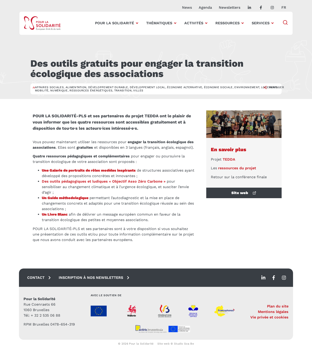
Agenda (205, 7)
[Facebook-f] (273, 277)
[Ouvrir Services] (272, 23)
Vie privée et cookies (269, 317)
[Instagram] (283, 277)
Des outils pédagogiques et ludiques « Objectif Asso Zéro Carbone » (104, 181)
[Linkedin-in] (263, 277)
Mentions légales (273, 312)
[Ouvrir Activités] (206, 23)
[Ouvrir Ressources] (242, 23)
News (187, 7)
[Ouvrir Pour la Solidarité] (137, 23)
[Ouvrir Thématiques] (175, 23)
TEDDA (229, 159)
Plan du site (277, 306)
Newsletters (229, 7)
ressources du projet (237, 168)
